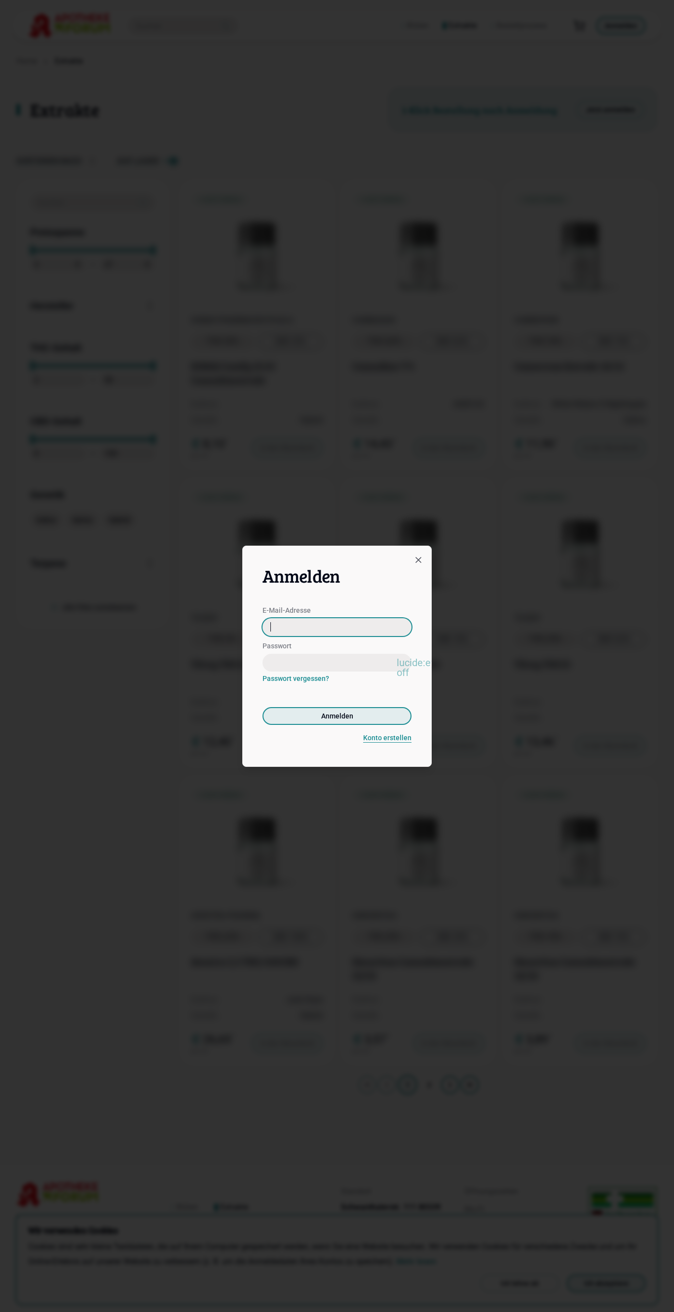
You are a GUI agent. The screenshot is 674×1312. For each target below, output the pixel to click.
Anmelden (337, 716)
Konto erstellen (387, 738)
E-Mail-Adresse (286, 610)
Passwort (277, 646)
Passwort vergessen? (295, 678)
